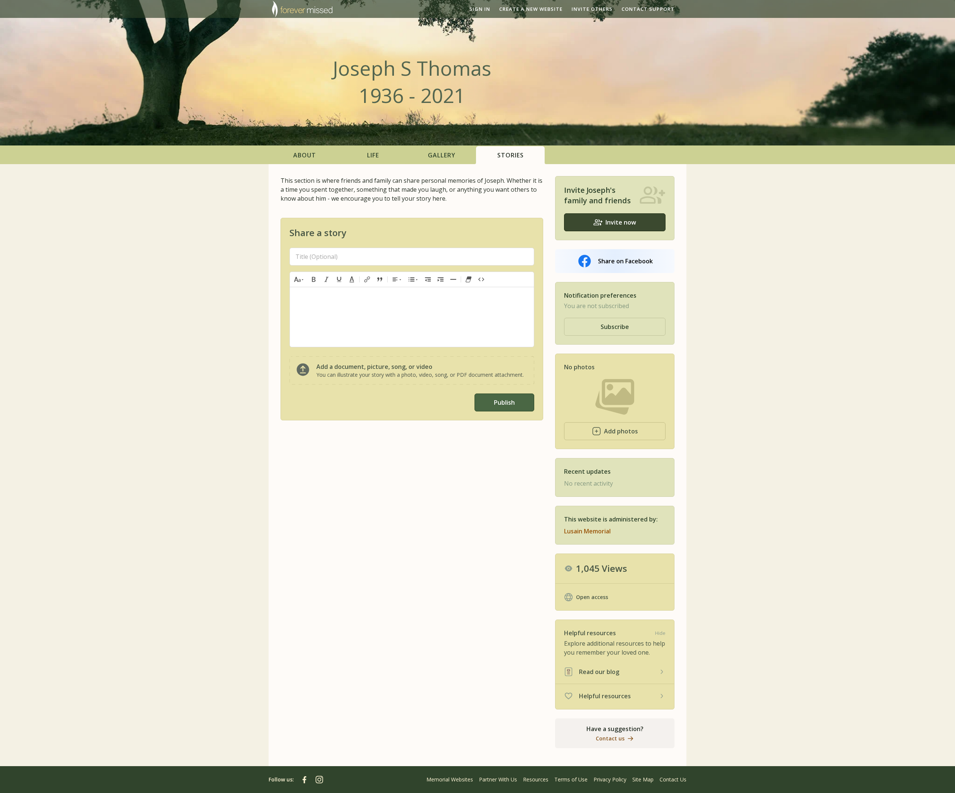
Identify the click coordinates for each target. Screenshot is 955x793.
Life (373, 155)
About (304, 155)
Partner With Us (498, 779)
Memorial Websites (449, 779)
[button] (299, 279)
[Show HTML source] (481, 279)
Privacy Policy (610, 779)
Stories (510, 155)
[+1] (440, 279)
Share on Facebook (625, 261)
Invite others (592, 9)
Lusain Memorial (587, 531)
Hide (660, 633)
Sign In (479, 9)
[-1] (428, 279)
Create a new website (531, 9)
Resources (535, 779)
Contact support (647, 9)
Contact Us (673, 779)
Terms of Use (571, 779)
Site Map (643, 779)
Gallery (441, 155)
